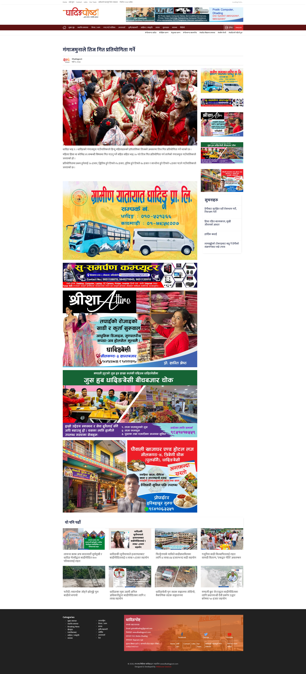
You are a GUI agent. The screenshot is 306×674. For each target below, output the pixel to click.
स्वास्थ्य (174, 27)
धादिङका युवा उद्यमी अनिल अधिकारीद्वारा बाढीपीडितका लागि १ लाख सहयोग (127, 595)
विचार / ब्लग (95, 27)
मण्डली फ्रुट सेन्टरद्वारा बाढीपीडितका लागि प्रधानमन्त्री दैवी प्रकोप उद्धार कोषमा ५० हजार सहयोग (220, 595)
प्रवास (158, 27)
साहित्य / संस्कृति (147, 27)
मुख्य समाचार (72, 621)
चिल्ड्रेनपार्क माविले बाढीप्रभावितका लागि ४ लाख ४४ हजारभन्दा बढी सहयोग (176, 556)
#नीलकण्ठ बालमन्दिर (189, 32)
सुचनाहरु (166, 27)
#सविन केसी (221, 32)
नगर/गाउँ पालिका (109, 27)
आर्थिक (100, 632)
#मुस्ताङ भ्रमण (175, 32)
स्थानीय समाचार (82, 27)
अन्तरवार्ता (121, 27)
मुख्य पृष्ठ (71, 27)
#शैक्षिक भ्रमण (163, 32)
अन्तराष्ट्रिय (101, 620)
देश (99, 638)
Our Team (92, 2)
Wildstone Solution (163, 666)
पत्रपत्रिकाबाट (72, 632)
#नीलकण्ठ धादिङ (150, 32)
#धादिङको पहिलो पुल (235, 32)
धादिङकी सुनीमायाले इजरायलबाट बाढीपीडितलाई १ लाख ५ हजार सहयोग (129, 556)
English (239, 27)
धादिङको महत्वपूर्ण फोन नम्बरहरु (108, 2)
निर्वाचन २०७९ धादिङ (126, 2)
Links (85, 2)
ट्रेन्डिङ (231, 27)
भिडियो (182, 27)
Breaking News (73, 626)
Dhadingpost (77, 59)
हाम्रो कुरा (71, 2)
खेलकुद (70, 629)
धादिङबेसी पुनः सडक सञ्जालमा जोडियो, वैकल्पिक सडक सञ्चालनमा (175, 594)
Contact (79, 2)
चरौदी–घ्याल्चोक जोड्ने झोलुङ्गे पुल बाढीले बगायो (81, 594)
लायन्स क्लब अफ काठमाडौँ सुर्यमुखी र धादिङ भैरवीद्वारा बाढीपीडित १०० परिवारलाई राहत (83, 558)
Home (65, 2)
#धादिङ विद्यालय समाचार (207, 32)
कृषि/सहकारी (133, 27)
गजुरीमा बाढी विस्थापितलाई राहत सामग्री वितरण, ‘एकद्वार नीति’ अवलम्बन (221, 556)
